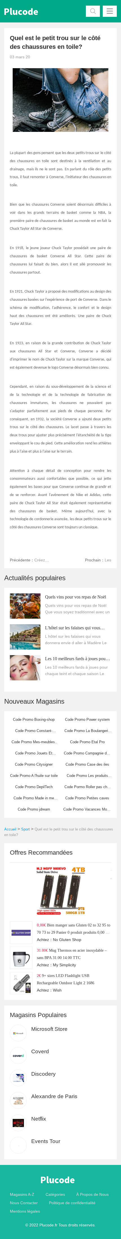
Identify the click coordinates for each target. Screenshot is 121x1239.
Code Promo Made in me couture (34, 800)
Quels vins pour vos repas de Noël (75, 597)
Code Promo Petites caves (87, 798)
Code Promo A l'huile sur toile (34, 776)
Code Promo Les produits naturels (87, 777)
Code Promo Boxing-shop (34, 719)
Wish (57, 990)
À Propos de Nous (92, 1194)
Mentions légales (25, 1211)
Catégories (55, 1194)
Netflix (38, 1119)
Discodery (43, 1074)
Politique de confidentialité (72, 1203)
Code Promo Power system (87, 719)
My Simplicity (64, 965)
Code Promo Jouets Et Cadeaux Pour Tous (33, 755)
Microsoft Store (49, 1029)
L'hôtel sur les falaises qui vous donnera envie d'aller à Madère (72, 628)
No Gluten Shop (67, 939)
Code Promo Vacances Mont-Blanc (87, 811)
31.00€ (42, 950)
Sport (25, 829)
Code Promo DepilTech (34, 787)
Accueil (10, 829)
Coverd (40, 1051)
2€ (39, 975)
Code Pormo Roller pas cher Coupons (87, 789)
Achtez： (45, 939)
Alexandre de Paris (54, 1096)
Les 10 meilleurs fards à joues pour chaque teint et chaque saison (76, 659)
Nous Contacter (24, 1203)
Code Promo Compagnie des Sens (87, 755)
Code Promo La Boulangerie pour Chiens (87, 732)
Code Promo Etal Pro (87, 742)
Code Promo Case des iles (87, 764)
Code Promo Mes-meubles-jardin (34, 744)
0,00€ (41, 925)
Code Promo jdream (34, 809)
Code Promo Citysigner (34, 764)
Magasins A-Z (22, 1194)
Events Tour (45, 1141)
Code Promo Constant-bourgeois (33, 732)
